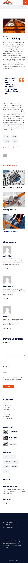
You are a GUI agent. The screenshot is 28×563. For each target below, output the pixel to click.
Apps (13, 457)
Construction (7, 405)
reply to (5, 268)
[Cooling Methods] (14, 199)
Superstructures (8, 418)
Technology (6, 421)
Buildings (6, 403)
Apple (6, 136)
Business (7, 461)
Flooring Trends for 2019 (12, 188)
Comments (8, 147)
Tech (14, 141)
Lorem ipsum (13, 437)
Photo (7, 466)
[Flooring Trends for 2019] (14, 177)
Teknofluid (18, 560)
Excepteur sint (13, 431)
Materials (6, 412)
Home (4, 7)
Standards (6, 416)
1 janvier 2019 (7, 36)
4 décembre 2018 (13, 444)
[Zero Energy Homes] (14, 221)
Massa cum (12, 443)
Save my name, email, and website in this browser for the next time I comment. (13, 379)
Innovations (6, 409)
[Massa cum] (5, 444)
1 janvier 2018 (13, 433)
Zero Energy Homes (10, 231)
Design (14, 136)
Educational (11, 7)
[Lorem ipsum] (5, 438)
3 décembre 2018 (13, 439)
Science (7, 141)
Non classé (6, 414)
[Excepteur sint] (5, 432)
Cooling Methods (9, 210)
